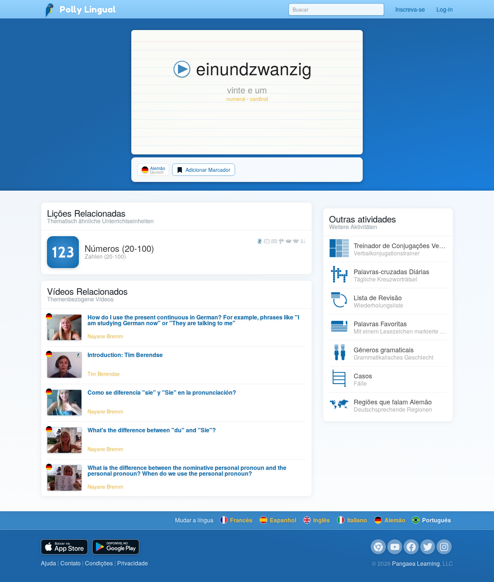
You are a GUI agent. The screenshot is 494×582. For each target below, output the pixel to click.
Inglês (321, 520)
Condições (99, 563)
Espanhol (282, 520)
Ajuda (48, 563)
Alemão (394, 520)
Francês (240, 520)
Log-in (444, 9)
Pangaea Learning (416, 563)
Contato (70, 563)
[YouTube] (395, 547)
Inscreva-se (410, 9)
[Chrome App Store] (378, 547)
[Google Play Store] (115, 547)
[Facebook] (411, 547)
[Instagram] (444, 547)
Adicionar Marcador (207, 169)
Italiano (356, 520)
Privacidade (132, 563)
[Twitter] (427, 547)
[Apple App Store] (64, 547)
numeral (235, 98)
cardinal (259, 98)
